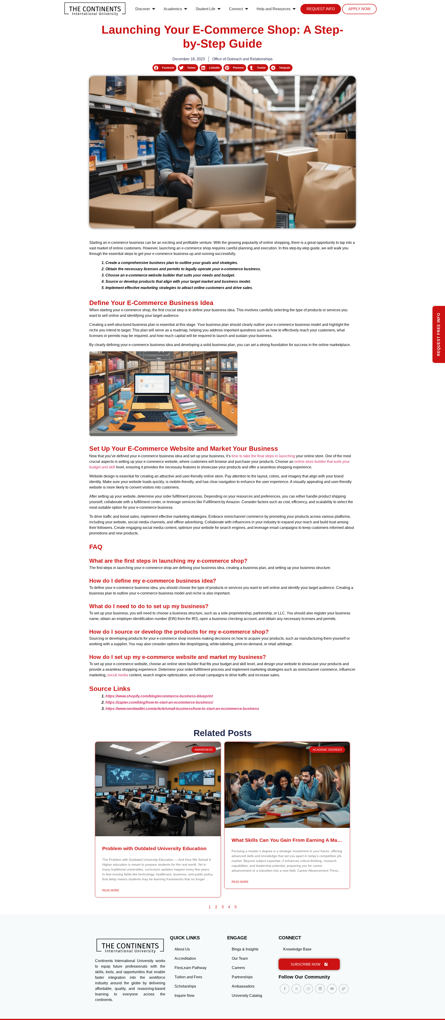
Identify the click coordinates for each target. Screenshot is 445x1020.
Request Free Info (439, 334)
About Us (182, 949)
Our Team (240, 958)
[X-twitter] (296, 989)
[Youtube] (332, 989)
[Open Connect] (246, 9)
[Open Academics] (185, 9)
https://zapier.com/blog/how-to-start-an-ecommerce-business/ (159, 702)
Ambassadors (243, 986)
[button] (164, 68)
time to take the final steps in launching (263, 456)
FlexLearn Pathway (191, 968)
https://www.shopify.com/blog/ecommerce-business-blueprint (159, 696)
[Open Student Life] (219, 9)
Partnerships (242, 977)
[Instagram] (308, 989)
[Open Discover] (153, 9)
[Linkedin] (320, 989)
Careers (238, 968)
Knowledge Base (297, 949)
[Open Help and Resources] (294, 9)
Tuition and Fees (188, 977)
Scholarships (185, 986)
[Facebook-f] (284, 989)
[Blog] (344, 989)
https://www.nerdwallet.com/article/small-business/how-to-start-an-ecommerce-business (182, 709)
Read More (110, 890)
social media (117, 675)
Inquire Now (184, 996)
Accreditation (185, 958)
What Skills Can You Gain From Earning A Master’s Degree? (302, 840)
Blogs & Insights (245, 949)
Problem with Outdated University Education (154, 848)
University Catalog (247, 996)
